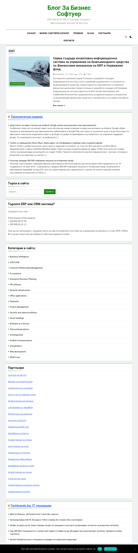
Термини (78, 33)
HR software (15, 284)
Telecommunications (19, 329)
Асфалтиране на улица (20, 440)
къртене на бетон (17, 375)
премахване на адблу (19, 491)
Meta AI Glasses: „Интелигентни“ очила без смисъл (34, 514)
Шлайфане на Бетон (18, 433)
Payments (14, 301)
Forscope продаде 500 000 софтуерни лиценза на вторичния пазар (41, 160)
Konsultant (59, 74)
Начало (31, 33)
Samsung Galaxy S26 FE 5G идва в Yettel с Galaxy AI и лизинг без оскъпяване (46, 520)
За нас (90, 33)
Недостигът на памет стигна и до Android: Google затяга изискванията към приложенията (53, 125)
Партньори (104, 33)
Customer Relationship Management (26, 268)
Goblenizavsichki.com (18, 427)
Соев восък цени (17, 479)
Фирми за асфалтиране (20, 382)
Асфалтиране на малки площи (24, 485)
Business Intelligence (19, 256)
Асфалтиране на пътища (20, 401)
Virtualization (16, 346)
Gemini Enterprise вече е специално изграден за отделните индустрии (43, 539)
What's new (15, 357)
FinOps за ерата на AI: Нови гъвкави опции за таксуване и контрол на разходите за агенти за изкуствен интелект (64, 525)
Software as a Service (19, 323)
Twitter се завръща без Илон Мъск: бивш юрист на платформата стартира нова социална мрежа (56, 143)
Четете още (110, 549)
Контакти (69, 40)
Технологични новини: (27, 117)
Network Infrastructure (20, 290)
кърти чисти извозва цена (22, 394)
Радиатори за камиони (20, 414)
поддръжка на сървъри (20, 388)
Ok (100, 549)
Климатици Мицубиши (20, 459)
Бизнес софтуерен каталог (54, 33)
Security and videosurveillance (23, 312)
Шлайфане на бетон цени (21, 466)
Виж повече (58, 105)
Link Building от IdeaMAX (20, 407)
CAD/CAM (14, 262)
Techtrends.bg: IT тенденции (31, 505)
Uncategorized (17, 84)
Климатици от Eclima (19, 453)
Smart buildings (17, 318)
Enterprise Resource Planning (23, 279)
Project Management (19, 307)
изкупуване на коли (18, 446)
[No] (134, 549)
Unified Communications (21, 340)
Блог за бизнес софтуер (69, 10)
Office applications (18, 296)
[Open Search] (126, 37)
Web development (18, 351)
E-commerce (15, 273)
